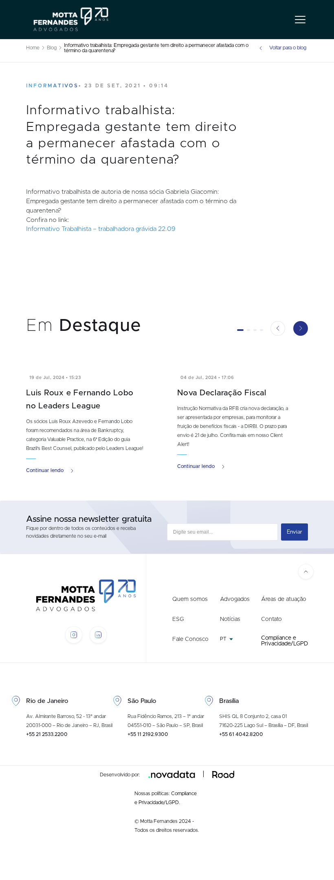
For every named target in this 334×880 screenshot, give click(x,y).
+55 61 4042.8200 (241, 734)
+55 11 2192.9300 (147, 734)
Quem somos (190, 599)
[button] (240, 330)
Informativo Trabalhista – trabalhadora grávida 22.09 (101, 229)
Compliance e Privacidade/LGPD (284, 641)
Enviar (294, 532)
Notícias (230, 619)
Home (33, 48)
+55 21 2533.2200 (47, 734)
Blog (52, 48)
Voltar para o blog (287, 48)
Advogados (235, 599)
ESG (178, 619)
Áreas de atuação (283, 599)
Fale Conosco (190, 639)
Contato (271, 619)
